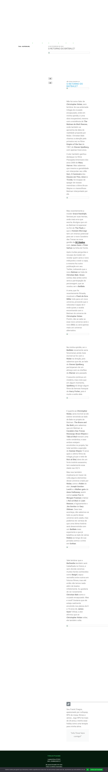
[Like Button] (50, 78)
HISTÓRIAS (37, 43)
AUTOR (62, 43)
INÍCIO (29, 43)
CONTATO (78, 43)
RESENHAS (53, 43)
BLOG (45, 43)
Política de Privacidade (96, 769)
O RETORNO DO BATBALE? (61, 48)
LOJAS (70, 43)
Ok (87, 769)
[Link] (68, 704)
